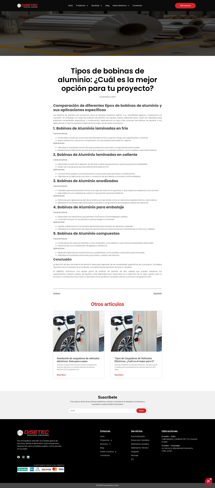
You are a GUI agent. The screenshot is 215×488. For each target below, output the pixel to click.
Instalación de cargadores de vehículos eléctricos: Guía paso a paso (78, 360)
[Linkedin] (28, 457)
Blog (107, 5)
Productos (80, 5)
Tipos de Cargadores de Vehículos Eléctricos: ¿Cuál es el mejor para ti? (134, 360)
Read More (61, 375)
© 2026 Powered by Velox (107, 485)
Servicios (95, 5)
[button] (208, 481)
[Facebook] (18, 457)
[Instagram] (23, 457)
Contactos (137, 5)
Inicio (70, 5)
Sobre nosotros (119, 5)
